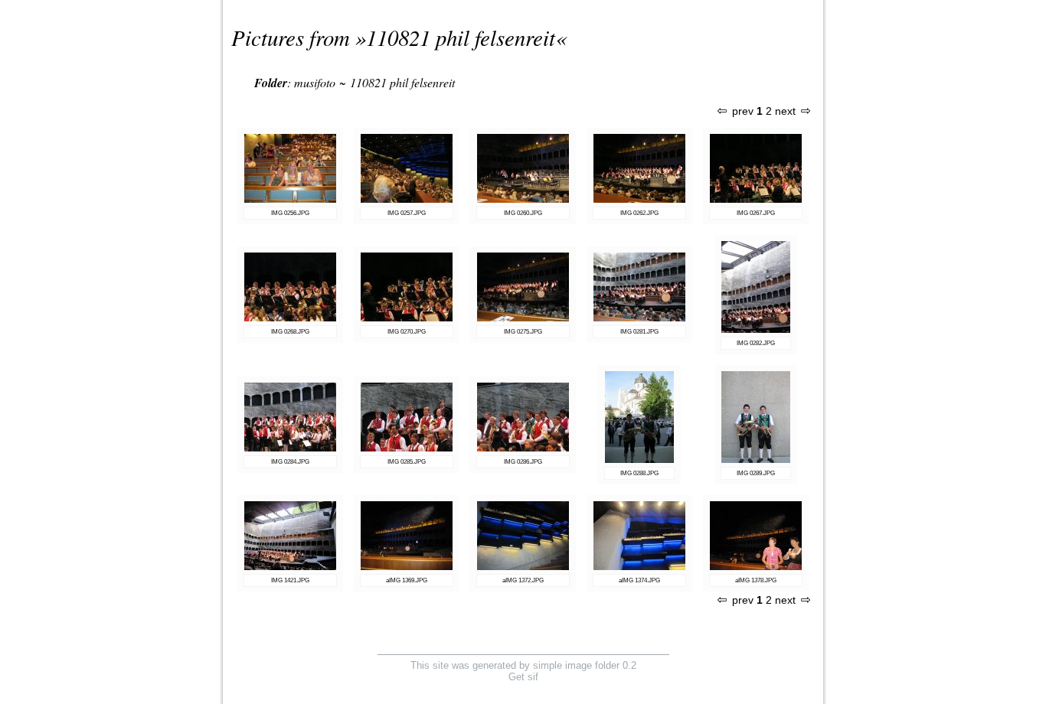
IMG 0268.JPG (290, 331)
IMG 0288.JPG (639, 473)
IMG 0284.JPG (290, 461)
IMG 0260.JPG (523, 213)
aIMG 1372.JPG (523, 580)
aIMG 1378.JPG (755, 580)
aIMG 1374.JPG (639, 580)
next (785, 111)
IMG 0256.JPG (290, 213)
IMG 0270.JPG (406, 331)
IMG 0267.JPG (756, 213)
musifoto (314, 82)
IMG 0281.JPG (639, 331)
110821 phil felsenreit (460, 37)
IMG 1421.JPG (290, 580)
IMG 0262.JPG (639, 213)
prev (743, 111)
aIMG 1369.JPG (406, 580)
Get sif (523, 677)
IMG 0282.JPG (756, 343)
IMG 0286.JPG (523, 461)
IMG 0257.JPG (406, 213)
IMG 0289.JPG (756, 473)
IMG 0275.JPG (523, 331)
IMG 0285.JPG (406, 461)
